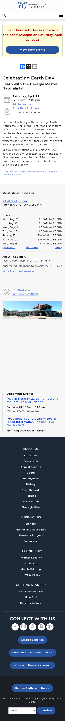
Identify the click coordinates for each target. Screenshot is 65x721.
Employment (31, 478)
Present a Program (30, 535)
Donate (31, 523)
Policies (31, 495)
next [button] (58, 247)
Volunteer (30, 541)
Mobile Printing (31, 569)
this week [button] (32, 247)
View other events (32, 49)
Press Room (31, 501)
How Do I (31, 597)
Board (31, 472)
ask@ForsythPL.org (14, 201)
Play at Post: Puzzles (32, 400)
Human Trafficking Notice (34, 688)
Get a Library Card (31, 591)
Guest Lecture (26, 171)
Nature (13, 171)
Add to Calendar (22, 104)
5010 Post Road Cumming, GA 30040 (25, 292)
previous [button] (9, 247)
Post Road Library (25, 108)
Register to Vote (31, 603)
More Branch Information (18, 271)
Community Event (11, 174)
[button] (61, 15)
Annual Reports (31, 467)
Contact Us (31, 461)
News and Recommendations (34, 652)
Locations (31, 455)
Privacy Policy (31, 574)
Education (40, 171)
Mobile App (31, 563)
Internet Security (31, 557)
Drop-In (52, 171)
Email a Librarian (32, 639)
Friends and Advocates (31, 529)
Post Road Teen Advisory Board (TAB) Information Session (31, 422)
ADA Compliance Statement (34, 665)
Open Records (31, 490)
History (31, 484)
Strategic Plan (31, 507)
